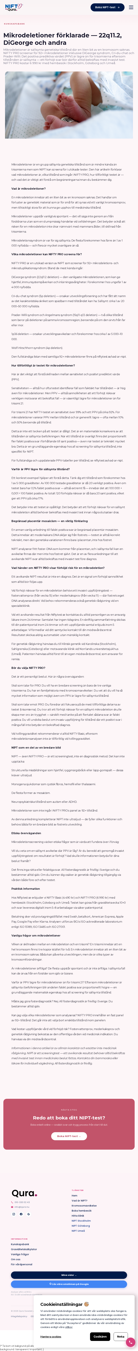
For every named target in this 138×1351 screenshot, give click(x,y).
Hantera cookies (50, 1336)
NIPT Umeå (78, 1231)
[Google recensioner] (28, 1214)
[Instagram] (14, 1214)
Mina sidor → (69, 1275)
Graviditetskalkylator (24, 1249)
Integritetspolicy (19, 1316)
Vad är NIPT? (79, 1200)
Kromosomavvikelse (84, 1205)
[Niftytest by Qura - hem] (14, 7)
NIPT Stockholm (81, 1220)
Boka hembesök (82, 1210)
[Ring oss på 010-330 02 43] (130, 1342)
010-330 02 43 (22, 1202)
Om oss (15, 1259)
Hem (74, 1195)
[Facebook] (21, 1214)
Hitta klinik (78, 1215)
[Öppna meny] (131, 7)
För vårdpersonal (21, 1264)
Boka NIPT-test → (69, 1136)
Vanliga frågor (20, 1254)
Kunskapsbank (20, 1244)
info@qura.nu (22, 1207)
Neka (120, 1336)
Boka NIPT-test (105, 7)
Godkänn (100, 1336)
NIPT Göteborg (81, 1225)
